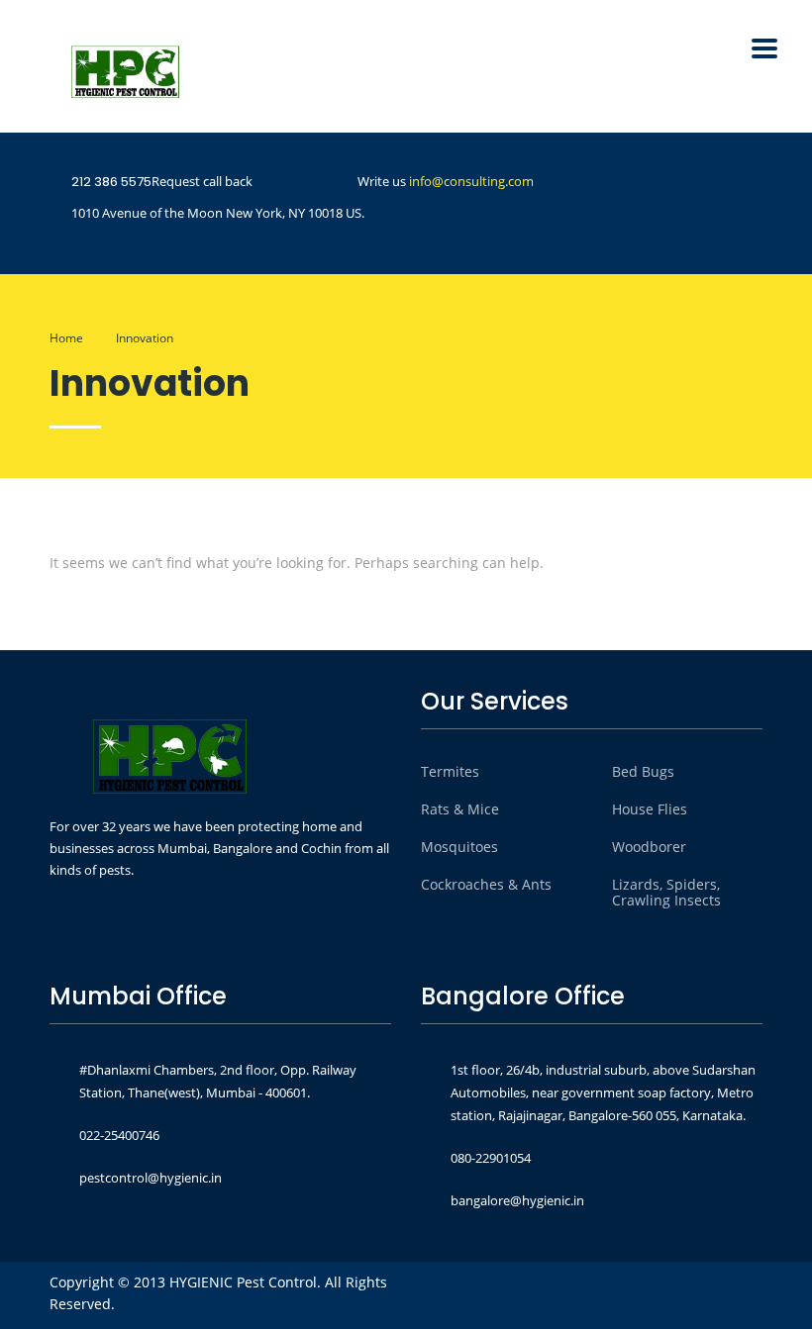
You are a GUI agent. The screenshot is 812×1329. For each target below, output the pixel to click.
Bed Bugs (643, 772)
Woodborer (649, 847)
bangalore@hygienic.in (517, 1200)
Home (66, 338)
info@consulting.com (471, 181)
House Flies (649, 809)
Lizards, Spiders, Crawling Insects (666, 892)
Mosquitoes (459, 847)
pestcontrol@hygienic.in (150, 1178)
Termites (450, 772)
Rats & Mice (460, 809)
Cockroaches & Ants (486, 885)
